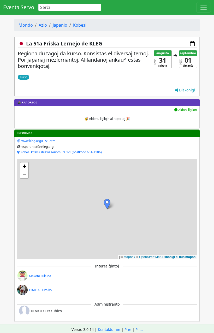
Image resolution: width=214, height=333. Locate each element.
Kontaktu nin (109, 329)
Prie (127, 329)
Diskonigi (186, 89)
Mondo (26, 25)
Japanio (60, 25)
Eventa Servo (18, 7)
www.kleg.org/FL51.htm (38, 141)
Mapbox (129, 256)
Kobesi (79, 25)
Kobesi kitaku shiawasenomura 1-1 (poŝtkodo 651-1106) (61, 152)
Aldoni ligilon (187, 110)
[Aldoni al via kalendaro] (192, 43)
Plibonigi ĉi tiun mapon (178, 256)
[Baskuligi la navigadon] (203, 7)
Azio (43, 25)
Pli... (139, 329)
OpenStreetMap (150, 256)
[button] (107, 204)
